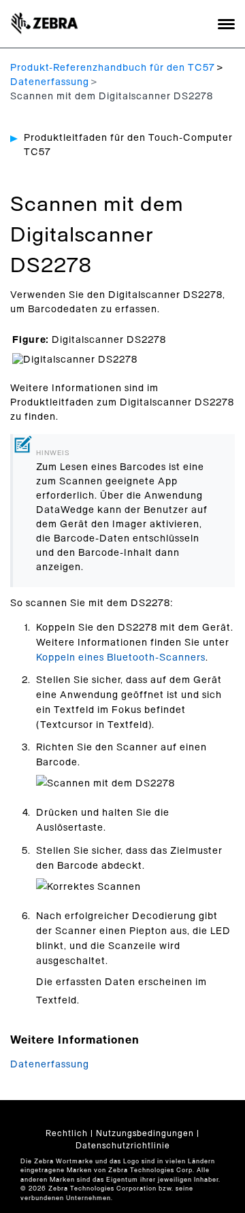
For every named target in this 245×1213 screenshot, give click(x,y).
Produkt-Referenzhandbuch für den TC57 (112, 68)
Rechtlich (67, 1133)
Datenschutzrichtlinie (123, 1146)
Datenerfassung (49, 82)
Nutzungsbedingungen (145, 1133)
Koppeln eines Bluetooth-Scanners (121, 658)
